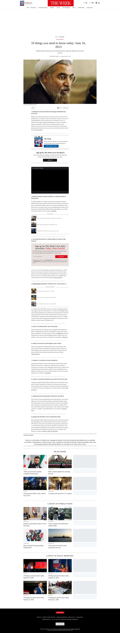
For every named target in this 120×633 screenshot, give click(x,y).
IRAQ (50, 343)
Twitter (75, 444)
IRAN (55, 111)
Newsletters (52, 7)
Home (56, 36)
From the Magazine (66, 7)
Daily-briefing (59, 39)
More (73, 7)
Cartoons (58, 7)
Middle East (60, 333)
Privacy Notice (37, 260)
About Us (39, 617)
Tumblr (84, 444)
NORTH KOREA (36, 283)
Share (34, 107)
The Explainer (33, 7)
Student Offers (89, 7)
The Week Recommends (42, 7)
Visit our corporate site (76, 629)
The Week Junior (81, 7)
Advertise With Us (46, 619)
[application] (50, 180)
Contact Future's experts (48, 617)
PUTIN (34, 416)
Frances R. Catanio (55, 56)
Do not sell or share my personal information (66, 619)
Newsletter (66, 107)
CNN (49, 431)
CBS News (64, 337)
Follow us (60, 107)
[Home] (28, 7)
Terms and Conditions (61, 617)
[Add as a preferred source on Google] (60, 624)
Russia (45, 431)
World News (61, 36)
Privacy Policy (71, 617)
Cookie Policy (79, 617)
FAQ (53, 619)
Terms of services (48, 260)
